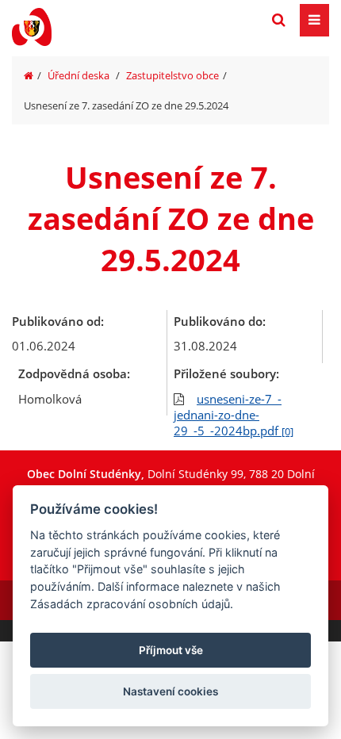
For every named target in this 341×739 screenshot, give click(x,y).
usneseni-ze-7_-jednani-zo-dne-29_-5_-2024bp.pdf (233, 414)
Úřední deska (78, 75)
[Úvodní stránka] (28, 75)
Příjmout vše (171, 650)
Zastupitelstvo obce (172, 75)
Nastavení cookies (170, 691)
